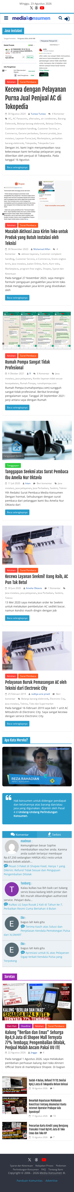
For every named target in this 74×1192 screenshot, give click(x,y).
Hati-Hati (12, 1026)
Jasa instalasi (19, 263)
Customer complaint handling (20, 128)
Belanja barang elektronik (30, 123)
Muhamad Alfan (41, 249)
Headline (26, 1026)
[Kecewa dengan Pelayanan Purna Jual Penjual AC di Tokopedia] (37, 56)
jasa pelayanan (23, 378)
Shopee (47, 268)
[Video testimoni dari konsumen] (37, 766)
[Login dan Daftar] (67, 19)
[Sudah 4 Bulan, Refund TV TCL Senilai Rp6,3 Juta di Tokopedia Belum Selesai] (14, 1078)
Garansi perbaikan (28, 133)
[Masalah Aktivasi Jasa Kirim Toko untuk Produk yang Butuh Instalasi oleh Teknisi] (37, 200)
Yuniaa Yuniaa (38, 113)
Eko (22, 918)
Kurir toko (54, 263)
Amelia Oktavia (34, 588)
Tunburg (26, 883)
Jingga (34, 1052)
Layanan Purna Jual (25, 138)
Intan (28, 483)
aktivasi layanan (29, 254)
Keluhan (11, 82)
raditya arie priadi (40, 694)
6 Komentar (42, 373)
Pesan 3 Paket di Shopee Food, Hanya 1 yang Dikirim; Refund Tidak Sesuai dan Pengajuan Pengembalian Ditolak (34, 870)
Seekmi (54, 488)
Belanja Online (53, 123)
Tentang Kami (55, 1169)
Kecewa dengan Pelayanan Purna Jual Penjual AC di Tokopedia (35, 98)
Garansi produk (47, 133)
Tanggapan (13, 465)
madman (26, 841)
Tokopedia (30, 143)
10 (54, 1116)
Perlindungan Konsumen (26, 1169)
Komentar (22, 834)
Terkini (56, 834)
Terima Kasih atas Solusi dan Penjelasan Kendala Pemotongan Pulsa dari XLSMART (37, 930)
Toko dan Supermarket (41, 703)
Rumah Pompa (27, 383)
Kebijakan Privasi (44, 1165)
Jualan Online (34, 263)
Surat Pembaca (28, 82)
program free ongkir (30, 268)
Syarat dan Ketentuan (21, 1165)
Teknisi (63, 488)
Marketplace (43, 138)
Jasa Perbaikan (40, 488)
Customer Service (47, 128)
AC (9, 118)
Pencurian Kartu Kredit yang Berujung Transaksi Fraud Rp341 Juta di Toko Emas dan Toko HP (48, 1129)
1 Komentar (54, 588)
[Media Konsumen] (31, 19)
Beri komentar (44, 483)
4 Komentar (57, 113)
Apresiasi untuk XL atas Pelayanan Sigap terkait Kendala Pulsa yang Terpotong (36, 957)
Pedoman (61, 1165)
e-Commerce (43, 259)
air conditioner (48, 118)
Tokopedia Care (46, 143)
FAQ (43, 1169)
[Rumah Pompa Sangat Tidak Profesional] (37, 330)
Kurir (45, 263)
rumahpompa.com (47, 383)
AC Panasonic (20, 118)
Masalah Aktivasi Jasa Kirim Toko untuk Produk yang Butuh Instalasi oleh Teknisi (36, 237)
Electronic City (57, 698)
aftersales (34, 118)
